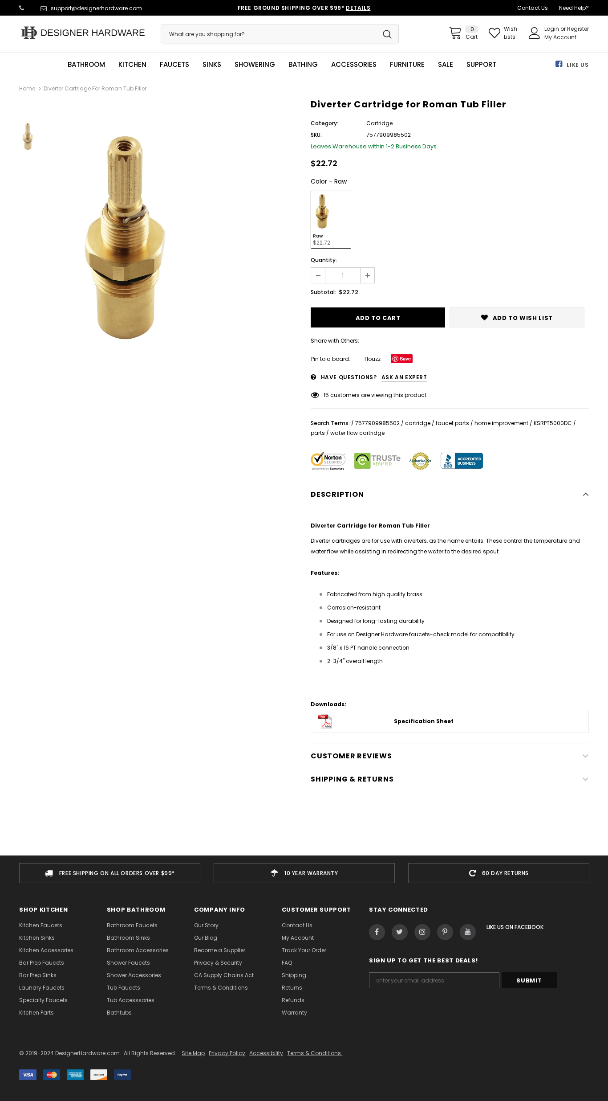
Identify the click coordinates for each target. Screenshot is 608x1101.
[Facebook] (377, 932)
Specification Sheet (424, 721)
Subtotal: (323, 292)
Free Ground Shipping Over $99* (304, 8)
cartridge (417, 423)
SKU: (316, 135)
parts (318, 433)
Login (552, 29)
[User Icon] (534, 33)
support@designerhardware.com (96, 8)
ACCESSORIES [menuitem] (354, 64)
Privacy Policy (227, 1053)
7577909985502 (377, 423)
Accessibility (266, 1053)
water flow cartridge (357, 433)
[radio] (331, 220)
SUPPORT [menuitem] (481, 64)
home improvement (501, 423)
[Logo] (83, 33)
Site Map (193, 1053)
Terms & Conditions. (314, 1053)
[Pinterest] (445, 932)
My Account (560, 37)
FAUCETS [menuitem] (174, 64)
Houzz (373, 359)
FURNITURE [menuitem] (407, 64)
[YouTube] (468, 932)
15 (326, 395)
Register (578, 29)
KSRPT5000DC (553, 423)
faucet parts (452, 423)
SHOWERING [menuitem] (255, 64)
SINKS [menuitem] (212, 64)
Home (27, 88)
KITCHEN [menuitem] (132, 64)
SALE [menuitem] (445, 64)
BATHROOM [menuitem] (86, 64)
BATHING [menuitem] (303, 64)
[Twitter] (400, 932)
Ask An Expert (404, 377)
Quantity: (324, 260)
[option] (178, 237)
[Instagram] (422, 932)
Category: (324, 123)
